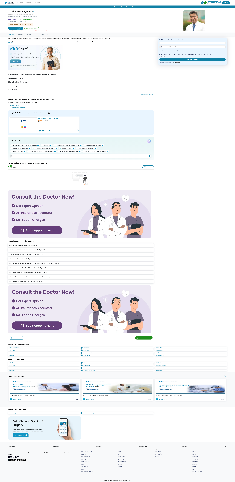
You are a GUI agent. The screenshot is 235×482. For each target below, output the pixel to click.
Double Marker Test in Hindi (87, 471)
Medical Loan (195, 461)
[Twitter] (11, 456)
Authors (120, 463)
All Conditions (195, 454)
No (164, 52)
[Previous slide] (224, 376)
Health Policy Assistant (197, 473)
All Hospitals (194, 453)
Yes (161, 52)
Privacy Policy (158, 451)
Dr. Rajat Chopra (85, 367)
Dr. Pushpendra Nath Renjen (88, 352)
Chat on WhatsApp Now (145, 338)
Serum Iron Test (84, 468)
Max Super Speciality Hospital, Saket (48, 118)
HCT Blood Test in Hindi (86, 458)
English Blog (194, 464)
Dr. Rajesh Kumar (12, 370)
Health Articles (44, 34)
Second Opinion (195, 459)
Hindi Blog (194, 466)
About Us (120, 451)
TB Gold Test (84, 459)
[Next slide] (226, 376)
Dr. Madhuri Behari (86, 365)
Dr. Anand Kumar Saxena (14, 347)
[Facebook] (9, 456)
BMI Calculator (195, 463)
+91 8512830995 (213, 2)
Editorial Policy (158, 456)
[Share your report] (11, 156)
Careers (120, 464)
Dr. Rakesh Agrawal (160, 352)
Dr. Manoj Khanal (85, 362)
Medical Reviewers (122, 461)
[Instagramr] (16, 456)
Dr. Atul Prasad (12, 362)
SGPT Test (83, 464)
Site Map (120, 466)
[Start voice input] (149, 156)
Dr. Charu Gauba (159, 350)
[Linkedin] (13, 456)
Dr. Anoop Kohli (85, 350)
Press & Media (121, 459)
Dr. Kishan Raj (159, 370)
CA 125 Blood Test (85, 461)
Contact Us (120, 453)
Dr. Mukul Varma (12, 352)
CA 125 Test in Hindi (85, 463)
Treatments (20, 34)
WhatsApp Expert (32, 28)
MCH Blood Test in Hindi (86, 453)
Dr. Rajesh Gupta (159, 347)
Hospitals (29, 34)
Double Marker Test (85, 456)
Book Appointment (45, 130)
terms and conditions (176, 62)
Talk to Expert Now (17, 338)
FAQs (36, 34)
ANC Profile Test (84, 466)
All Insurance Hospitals (197, 471)
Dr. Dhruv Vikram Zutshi (161, 365)
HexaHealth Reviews (196, 468)
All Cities (193, 469)
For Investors (121, 454)
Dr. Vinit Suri (11, 355)
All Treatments (195, 456)
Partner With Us (121, 456)
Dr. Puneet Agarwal (86, 355)
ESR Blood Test (84, 454)
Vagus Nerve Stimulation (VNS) (17, 107)
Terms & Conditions (159, 454)
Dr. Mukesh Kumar (160, 355)
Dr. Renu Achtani (12, 365)
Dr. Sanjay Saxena (86, 347)
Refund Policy (158, 453)
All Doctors (194, 451)
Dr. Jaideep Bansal (160, 367)
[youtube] (18, 456)
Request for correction (146, 94)
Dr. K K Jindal (158, 362)
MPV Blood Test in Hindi (86, 451)
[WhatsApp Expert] (205, 2)
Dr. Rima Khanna (12, 367)
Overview (11, 34)
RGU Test (83, 469)
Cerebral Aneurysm (14, 105)
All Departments (195, 458)
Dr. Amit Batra (12, 350)
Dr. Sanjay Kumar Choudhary (88, 370)
